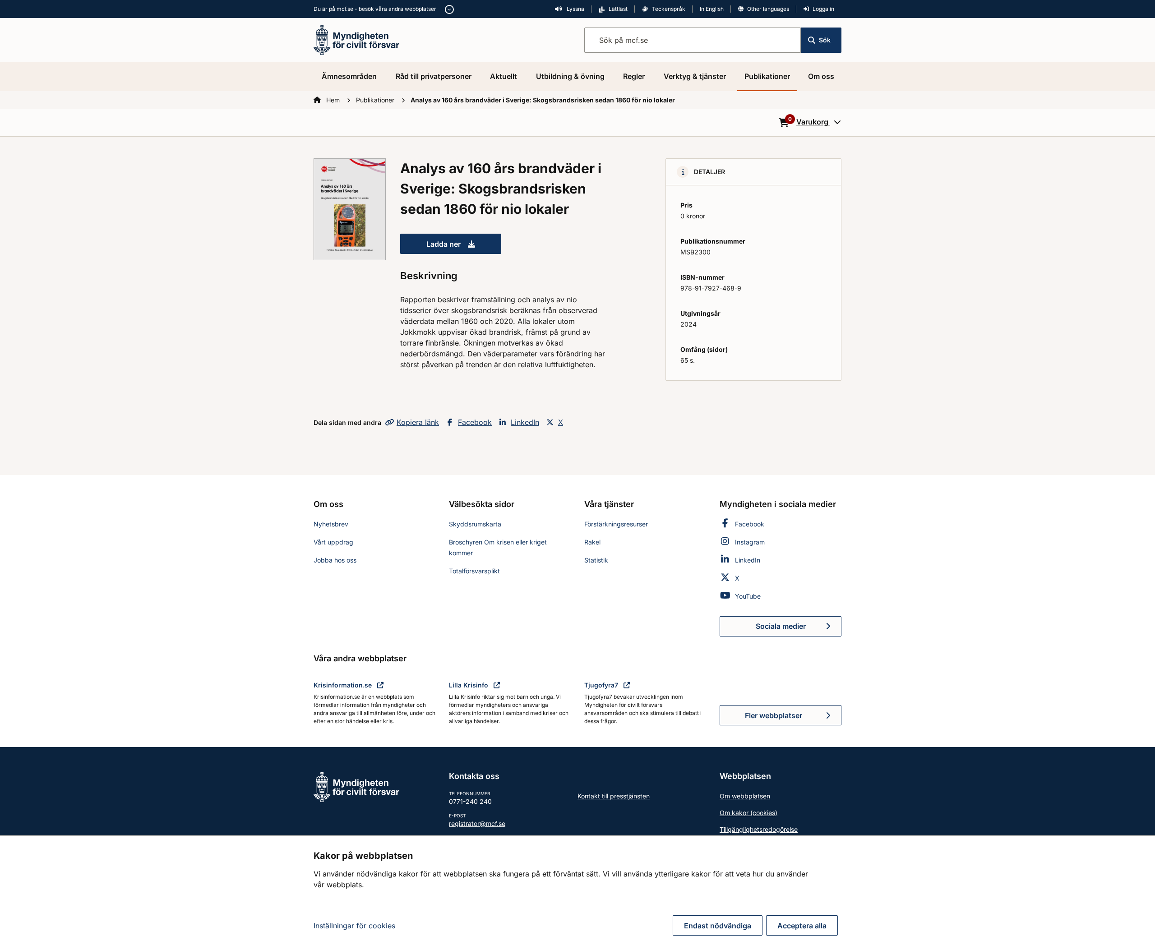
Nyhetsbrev (331, 524)
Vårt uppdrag (333, 542)
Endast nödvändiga (717, 925)
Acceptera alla (802, 925)
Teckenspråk (668, 8)
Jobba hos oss (335, 560)
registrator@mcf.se (477, 823)
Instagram (750, 542)
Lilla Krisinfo (469, 685)
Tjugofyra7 (602, 685)
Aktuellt (503, 76)
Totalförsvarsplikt (474, 571)
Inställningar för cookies (354, 925)
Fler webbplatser (773, 715)
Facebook (475, 422)
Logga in (823, 8)
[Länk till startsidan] (356, 39)
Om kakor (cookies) (748, 812)
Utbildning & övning (570, 76)
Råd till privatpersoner (433, 76)
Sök (825, 40)
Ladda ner (463, 247)
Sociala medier (798, 629)
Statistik (596, 560)
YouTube (748, 596)
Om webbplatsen (745, 796)
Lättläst (618, 8)
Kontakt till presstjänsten (614, 796)
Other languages (768, 8)
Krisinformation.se (344, 685)
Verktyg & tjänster (695, 76)
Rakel (592, 542)
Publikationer (767, 76)
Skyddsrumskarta (475, 524)
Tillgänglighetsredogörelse (759, 829)
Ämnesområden (349, 76)
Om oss (821, 76)
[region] (577, 892)
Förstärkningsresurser (616, 524)
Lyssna (574, 8)
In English (712, 8)
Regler (634, 76)
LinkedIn (525, 422)
